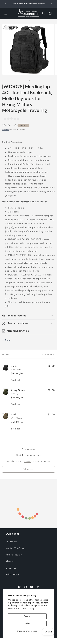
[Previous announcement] (5, 4)
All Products (11, 541)
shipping (27, 461)
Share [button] (8, 340)
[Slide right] (35, 80)
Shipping (5, 129)
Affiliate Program (14, 554)
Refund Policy (12, 574)
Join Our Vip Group (15, 548)
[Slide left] (22, 80)
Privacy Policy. (27, 608)
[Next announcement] (51, 4)
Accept (27, 616)
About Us (10, 561)
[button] (6, 13)
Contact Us (11, 567)
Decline (27, 623)
